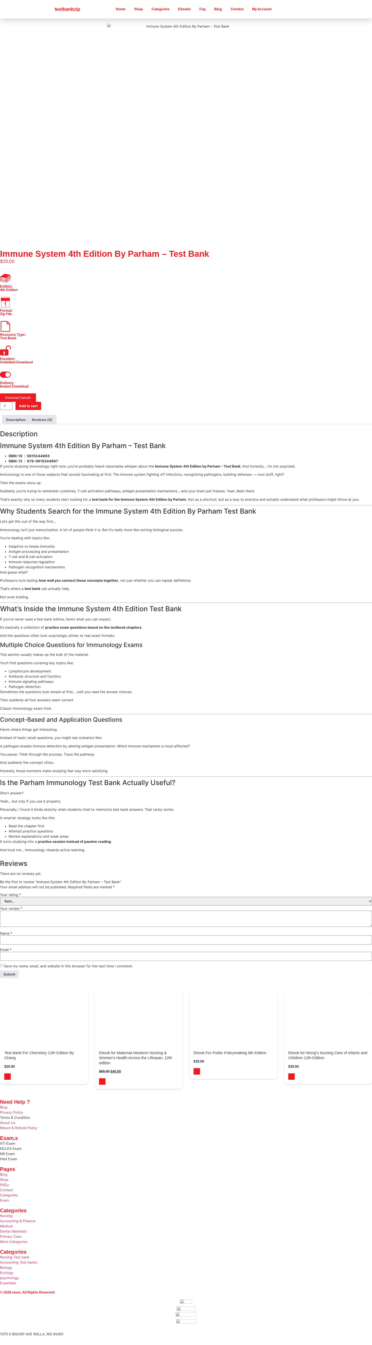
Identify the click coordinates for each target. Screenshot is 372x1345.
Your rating (10, 894)
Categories (160, 9)
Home (121, 9)
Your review (11, 908)
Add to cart (28, 406)
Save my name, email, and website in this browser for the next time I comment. (68, 966)
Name (6, 933)
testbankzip (67, 9)
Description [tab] (16, 420)
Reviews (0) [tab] (42, 420)
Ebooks (184, 9)
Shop (138, 9)
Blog (218, 9)
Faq (202, 9)
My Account (261, 9)
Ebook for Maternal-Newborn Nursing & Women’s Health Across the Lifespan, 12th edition (135, 1058)
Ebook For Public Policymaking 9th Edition (230, 1053)
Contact (237, 9)
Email (6, 949)
